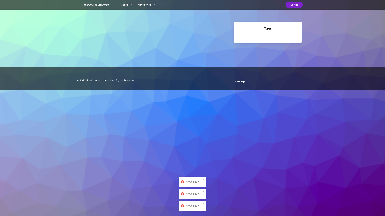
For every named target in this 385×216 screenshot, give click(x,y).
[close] (204, 179)
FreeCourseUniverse (95, 4)
